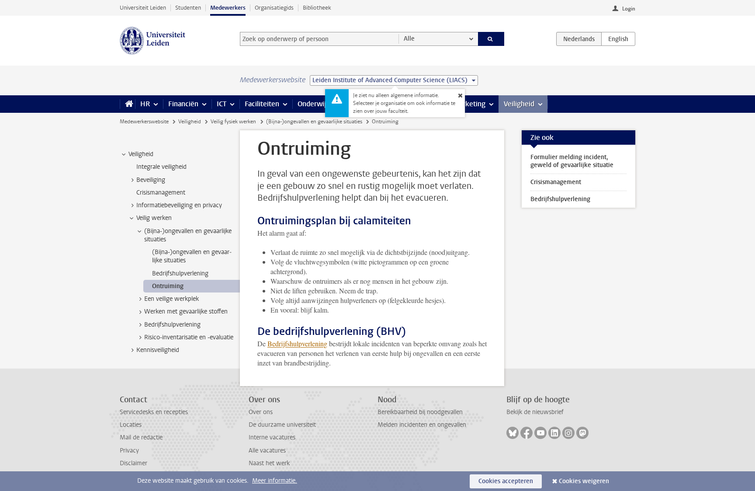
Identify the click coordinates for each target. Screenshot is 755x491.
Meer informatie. (274, 481)
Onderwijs (313, 103)
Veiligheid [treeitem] (140, 154)
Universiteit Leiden (143, 7)
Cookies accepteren (505, 481)
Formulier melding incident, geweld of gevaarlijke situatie (571, 161)
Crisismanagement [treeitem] (160, 192)
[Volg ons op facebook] (526, 433)
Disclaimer (133, 463)
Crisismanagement (555, 182)
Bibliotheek (317, 7)
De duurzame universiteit (282, 425)
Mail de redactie (141, 437)
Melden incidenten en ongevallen (422, 425)
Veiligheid (519, 103)
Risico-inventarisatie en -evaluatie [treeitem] (188, 337)
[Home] (127, 104)
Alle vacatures (267, 450)
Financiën (183, 103)
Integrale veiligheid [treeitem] (161, 167)
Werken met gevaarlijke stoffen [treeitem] (186, 311)
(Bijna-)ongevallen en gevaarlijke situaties (314, 121)
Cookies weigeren (584, 481)
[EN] (618, 39)
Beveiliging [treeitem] (150, 180)
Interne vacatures (272, 437)
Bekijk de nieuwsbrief (535, 412)
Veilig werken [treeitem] (154, 218)
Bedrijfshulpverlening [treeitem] (180, 273)
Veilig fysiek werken (233, 121)
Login (628, 8)
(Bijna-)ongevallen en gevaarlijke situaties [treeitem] (188, 235)
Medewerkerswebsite (144, 121)
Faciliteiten (262, 103)
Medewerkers (228, 7)
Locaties (131, 425)
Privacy (129, 450)
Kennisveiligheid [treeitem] (157, 350)
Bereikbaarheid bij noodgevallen (420, 412)
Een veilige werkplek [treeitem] (171, 299)
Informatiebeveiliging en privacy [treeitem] (179, 205)
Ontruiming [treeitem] (168, 286)
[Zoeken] (491, 39)
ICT (221, 103)
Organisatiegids (274, 7)
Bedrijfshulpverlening (297, 343)
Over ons (261, 412)
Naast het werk (269, 463)
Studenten (188, 7)
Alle (409, 39)
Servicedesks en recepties (154, 412)
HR (145, 103)
